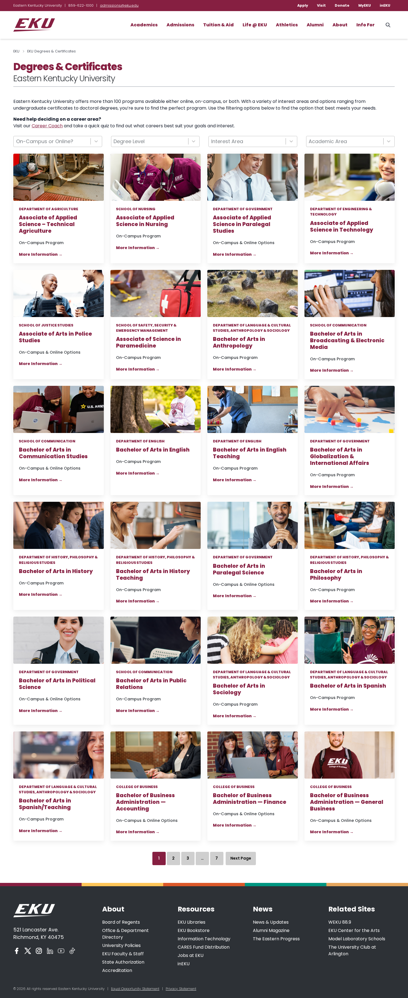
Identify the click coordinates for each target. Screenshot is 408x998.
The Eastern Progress (276, 939)
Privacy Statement (181, 988)
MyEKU (364, 5)
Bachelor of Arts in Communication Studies (53, 453)
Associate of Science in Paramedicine (148, 342)
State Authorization (123, 962)
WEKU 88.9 (339, 922)
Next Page (240, 858)
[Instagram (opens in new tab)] (39, 951)
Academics (144, 25)
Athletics (287, 25)
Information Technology (204, 939)
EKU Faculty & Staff (123, 954)
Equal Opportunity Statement (135, 988)
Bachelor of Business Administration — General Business (346, 802)
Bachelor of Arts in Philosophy (336, 574)
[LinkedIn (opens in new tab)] (50, 951)
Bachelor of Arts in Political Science (57, 684)
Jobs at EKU (190, 955)
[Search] (388, 25)
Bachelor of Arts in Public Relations (151, 684)
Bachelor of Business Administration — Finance (249, 799)
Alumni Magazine (271, 930)
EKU (16, 51)
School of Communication (338, 325)
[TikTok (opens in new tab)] (72, 951)
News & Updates (271, 922)
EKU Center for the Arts (354, 930)
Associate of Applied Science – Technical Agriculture (48, 224)
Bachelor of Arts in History (56, 571)
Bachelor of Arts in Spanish (348, 686)
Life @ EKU (255, 25)
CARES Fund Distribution (204, 947)
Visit (321, 5)
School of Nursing (135, 209)
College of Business (137, 786)
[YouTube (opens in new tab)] (61, 951)
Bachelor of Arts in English (153, 450)
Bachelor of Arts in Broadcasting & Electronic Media (347, 341)
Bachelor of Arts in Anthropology (239, 342)
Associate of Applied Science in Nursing (145, 221)
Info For (365, 25)
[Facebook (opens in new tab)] (16, 951)
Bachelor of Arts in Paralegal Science (239, 569)
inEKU (385, 5)
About (340, 25)
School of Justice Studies (46, 325)
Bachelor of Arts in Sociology (239, 689)
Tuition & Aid (218, 25)
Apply (302, 5)
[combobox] (57, 141)
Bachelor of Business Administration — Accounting (145, 802)
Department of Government (243, 209)
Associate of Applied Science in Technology (341, 226)
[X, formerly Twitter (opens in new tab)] (27, 951)
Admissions (180, 25)
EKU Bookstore (194, 930)
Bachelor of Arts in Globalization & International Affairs (339, 457)
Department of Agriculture (48, 209)
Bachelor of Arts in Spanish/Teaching (46, 804)
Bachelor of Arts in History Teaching (153, 574)
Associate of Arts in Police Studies (55, 337)
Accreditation (117, 970)
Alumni (315, 25)
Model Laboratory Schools (356, 939)
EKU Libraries (191, 922)
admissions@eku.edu (119, 5)
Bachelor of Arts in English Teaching (249, 453)
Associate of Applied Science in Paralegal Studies (242, 224)
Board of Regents (121, 922)
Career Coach (47, 126)
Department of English (140, 441)
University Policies (121, 945)
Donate (342, 5)
